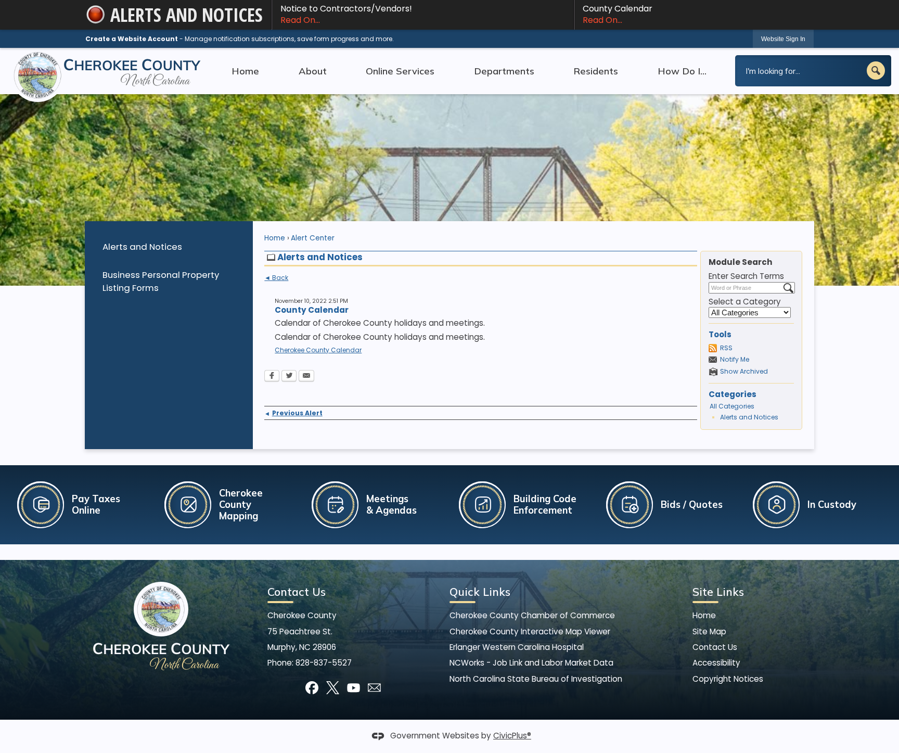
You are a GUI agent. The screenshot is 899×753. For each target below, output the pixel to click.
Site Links (718, 591)
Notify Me (734, 359)
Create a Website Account (131, 38)
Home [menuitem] (245, 70)
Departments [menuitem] (504, 70)
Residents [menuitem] (595, 70)
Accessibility (716, 662)
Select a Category (745, 301)
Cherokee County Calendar (318, 350)
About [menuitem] (313, 70)
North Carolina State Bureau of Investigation (536, 678)
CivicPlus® (512, 735)
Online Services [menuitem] (400, 70)
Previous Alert (293, 413)
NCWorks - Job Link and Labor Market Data (531, 662)
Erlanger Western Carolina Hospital (517, 647)
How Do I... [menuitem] (682, 70)
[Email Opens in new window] (306, 377)
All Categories (732, 406)
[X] (332, 687)
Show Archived (744, 371)
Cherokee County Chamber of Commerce (532, 615)
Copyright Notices (727, 678)
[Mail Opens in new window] (374, 687)
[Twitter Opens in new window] (289, 377)
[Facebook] (311, 687)
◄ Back (276, 278)
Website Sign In (783, 39)
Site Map (709, 631)
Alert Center (313, 238)
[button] (876, 70)
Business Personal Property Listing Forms (160, 281)
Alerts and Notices (142, 246)
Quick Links (480, 591)
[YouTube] (353, 687)
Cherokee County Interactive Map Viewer (530, 631)
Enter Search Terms (746, 276)
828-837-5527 (324, 662)
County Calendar (617, 14)
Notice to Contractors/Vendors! (346, 14)
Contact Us (714, 647)
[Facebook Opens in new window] (271, 377)
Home (274, 238)
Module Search (741, 262)
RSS (726, 347)
